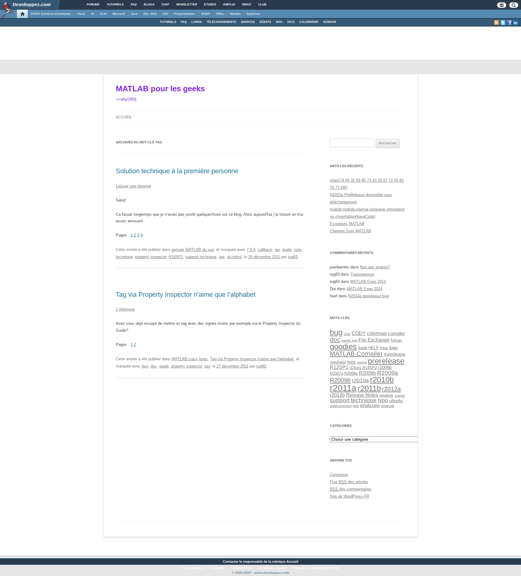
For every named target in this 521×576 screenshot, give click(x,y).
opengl (362, 362)
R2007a (336, 373)
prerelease (386, 360)
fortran (396, 340)
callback (265, 249)
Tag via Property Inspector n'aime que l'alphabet (252, 359)
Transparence (362, 274)
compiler (396, 333)
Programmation (184, 13)
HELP (373, 348)
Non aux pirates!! (375, 267)
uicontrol (234, 257)
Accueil (124, 117)
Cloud (81, 13)
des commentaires (350, 489)
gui (277, 249)
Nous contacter (193, 568)
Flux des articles (349, 482)
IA (92, 13)
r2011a (343, 388)
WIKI (279, 21)
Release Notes (362, 395)
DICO (291, 21)
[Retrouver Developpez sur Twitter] (502, 22)
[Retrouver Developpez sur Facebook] (509, 22)
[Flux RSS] (496, 22)
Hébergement (241, 568)
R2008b (367, 373)
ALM (103, 13)
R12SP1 (339, 367)
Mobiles (235, 13)
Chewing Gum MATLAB (350, 231)
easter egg (349, 340)
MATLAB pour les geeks (160, 88)
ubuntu (396, 400)
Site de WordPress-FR (349, 496)
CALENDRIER (308, 21)
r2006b (385, 367)
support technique (200, 257)
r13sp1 (355, 367)
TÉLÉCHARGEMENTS (221, 21)
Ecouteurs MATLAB (347, 223)
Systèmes (253, 13)
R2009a (387, 372)
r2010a (360, 380)
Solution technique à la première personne (177, 171)
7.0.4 (251, 249)
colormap (377, 333)
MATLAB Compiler (356, 353)
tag (221, 257)
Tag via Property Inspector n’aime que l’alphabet (185, 294)
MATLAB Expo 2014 (368, 281)
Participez (218, 568)
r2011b (369, 388)
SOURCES (248, 21)
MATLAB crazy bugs (190, 359)
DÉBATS (265, 21)
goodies (343, 346)
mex (351, 362)
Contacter (230, 561)
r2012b (337, 395)
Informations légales (271, 568)
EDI (165, 13)
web (356, 406)
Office (220, 13)
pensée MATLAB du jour (193, 249)
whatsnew (370, 405)
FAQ (184, 21)
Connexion (339, 474)
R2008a (351, 373)
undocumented (341, 406)
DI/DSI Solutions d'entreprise (51, 13)
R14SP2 (176, 257)
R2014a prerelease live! (368, 296)
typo (383, 400)
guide (287, 249)
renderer (386, 395)
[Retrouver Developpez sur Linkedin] (515, 22)
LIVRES (196, 21)
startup (400, 395)
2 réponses (125, 309)
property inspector (150, 257)
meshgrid (338, 362)
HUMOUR (329, 21)
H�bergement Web (324, 568)
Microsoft (118, 13)
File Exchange (374, 340)
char (347, 334)
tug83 (293, 257)
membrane (394, 354)
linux (384, 348)
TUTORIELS (168, 21)
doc (153, 366)
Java (134, 13)
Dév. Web (150, 13)
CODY (359, 333)
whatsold (387, 406)
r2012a (391, 389)
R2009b (340, 380)
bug (145, 366)
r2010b (382, 379)
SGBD (205, 13)
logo (393, 347)
